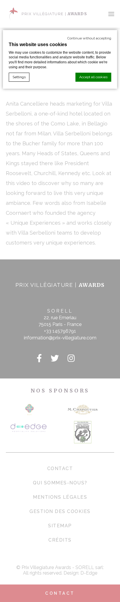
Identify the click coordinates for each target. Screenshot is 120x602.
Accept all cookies (93, 77)
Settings (19, 77)
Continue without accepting (89, 38)
